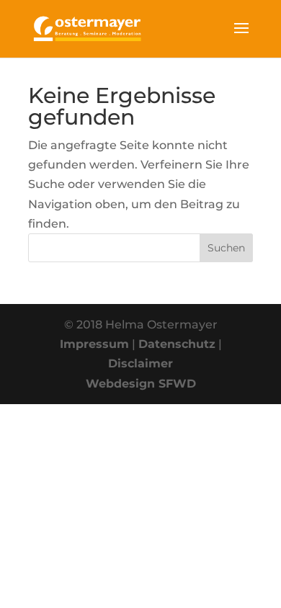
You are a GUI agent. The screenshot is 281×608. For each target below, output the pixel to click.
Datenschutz (176, 344)
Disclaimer (140, 363)
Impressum (94, 344)
